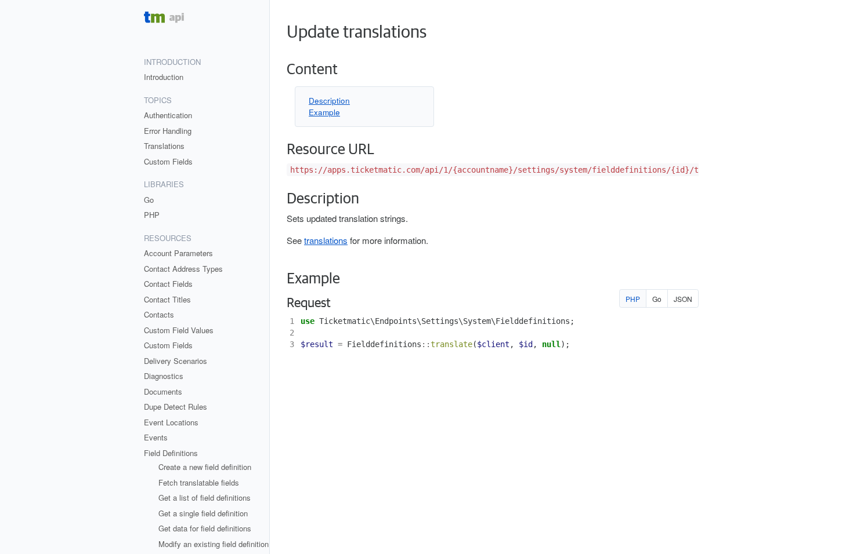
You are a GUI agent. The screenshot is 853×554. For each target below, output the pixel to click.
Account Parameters (178, 252)
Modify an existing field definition (213, 543)
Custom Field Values (179, 330)
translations (326, 240)
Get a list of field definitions (204, 497)
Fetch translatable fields (198, 482)
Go (149, 199)
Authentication (168, 115)
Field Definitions (171, 452)
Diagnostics (163, 375)
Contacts (159, 314)
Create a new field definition (204, 466)
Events (156, 437)
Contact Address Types (183, 268)
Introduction (163, 76)
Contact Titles (167, 299)
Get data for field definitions (204, 528)
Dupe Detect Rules (175, 406)
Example (324, 112)
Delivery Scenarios (175, 360)
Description (329, 100)
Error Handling (167, 130)
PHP (152, 214)
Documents (163, 391)
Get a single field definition (203, 513)
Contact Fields (168, 283)
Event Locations (171, 422)
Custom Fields (168, 161)
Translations (164, 145)
